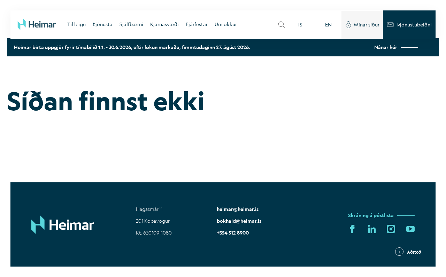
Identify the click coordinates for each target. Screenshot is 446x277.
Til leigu (76, 24)
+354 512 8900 (233, 232)
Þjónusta (103, 24)
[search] (282, 24)
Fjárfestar (197, 24)
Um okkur (226, 24)
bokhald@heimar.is (239, 221)
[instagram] (391, 229)
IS (300, 24)
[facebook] (352, 229)
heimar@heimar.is (238, 209)
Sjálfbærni (131, 24)
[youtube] (410, 229)
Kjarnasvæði (164, 24)
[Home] (37, 24)
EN (328, 24)
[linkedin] (372, 229)
